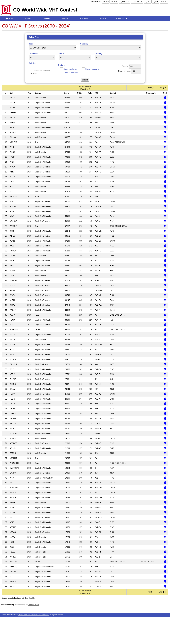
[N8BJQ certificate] (165, 532)
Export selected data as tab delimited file (18, 598)
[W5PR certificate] (165, 108)
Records (83, 18)
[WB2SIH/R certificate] (165, 463)
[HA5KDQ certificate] (165, 567)
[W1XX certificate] (165, 177)
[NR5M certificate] (165, 103)
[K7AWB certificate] (165, 572)
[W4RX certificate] (165, 147)
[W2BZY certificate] (165, 359)
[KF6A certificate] (165, 354)
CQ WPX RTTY (137, 2)
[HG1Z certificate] (165, 187)
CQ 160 (147, 2)
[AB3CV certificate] (165, 498)
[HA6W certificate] (165, 122)
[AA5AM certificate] (165, 310)
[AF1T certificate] (165, 162)
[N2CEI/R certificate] (165, 142)
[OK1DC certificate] (165, 404)
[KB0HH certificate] (165, 132)
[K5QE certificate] (165, 98)
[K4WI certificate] (165, 216)
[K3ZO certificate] (165, 231)
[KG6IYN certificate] (165, 206)
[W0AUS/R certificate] (165, 562)
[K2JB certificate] (165, 547)
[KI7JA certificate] (165, 577)
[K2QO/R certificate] (165, 196)
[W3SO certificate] (165, 152)
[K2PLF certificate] (165, 290)
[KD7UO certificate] (165, 527)
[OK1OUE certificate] (165, 364)
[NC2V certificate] (165, 335)
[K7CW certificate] (165, 305)
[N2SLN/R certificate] (165, 458)
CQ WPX (114, 2)
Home (10, 18)
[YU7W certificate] (165, 537)
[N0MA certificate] (165, 271)
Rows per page (124, 71)
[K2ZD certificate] (165, 325)
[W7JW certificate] (165, 295)
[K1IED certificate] (165, 236)
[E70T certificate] (165, 261)
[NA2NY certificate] (165, 419)
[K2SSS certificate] (165, 384)
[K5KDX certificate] (165, 438)
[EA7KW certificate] (165, 473)
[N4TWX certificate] (165, 251)
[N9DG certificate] (165, 399)
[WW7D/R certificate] (165, 226)
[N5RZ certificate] (165, 374)
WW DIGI (164, 2)
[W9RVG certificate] (165, 557)
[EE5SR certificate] (165, 453)
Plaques (47, 18)
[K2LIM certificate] (165, 117)
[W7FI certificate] (165, 369)
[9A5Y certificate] (165, 246)
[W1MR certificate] (165, 478)
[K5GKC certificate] (165, 483)
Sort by (125, 66)
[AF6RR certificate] (165, 582)
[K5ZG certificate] (165, 201)
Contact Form (33, 605)
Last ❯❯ (162, 87)
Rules (27, 18)
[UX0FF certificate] (165, 414)
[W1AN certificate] (165, 512)
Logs (102, 18)
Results (65, 18)
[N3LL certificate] (165, 266)
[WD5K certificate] (165, 167)
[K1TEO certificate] (165, 113)
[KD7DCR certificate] (165, 443)
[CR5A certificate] (165, 389)
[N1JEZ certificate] (165, 552)
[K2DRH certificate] (165, 127)
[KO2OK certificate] (165, 448)
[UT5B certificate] (165, 275)
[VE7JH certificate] (165, 340)
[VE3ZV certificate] (165, 587)
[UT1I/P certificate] (165, 256)
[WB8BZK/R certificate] (165, 330)
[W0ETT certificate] (165, 493)
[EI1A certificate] (165, 350)
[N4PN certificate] (165, 300)
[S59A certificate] (165, 182)
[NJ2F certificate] (165, 522)
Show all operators (71, 73)
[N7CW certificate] (165, 394)
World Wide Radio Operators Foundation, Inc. (33, 615)
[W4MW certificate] (165, 137)
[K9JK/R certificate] (165, 315)
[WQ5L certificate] (165, 517)
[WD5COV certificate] (165, 488)
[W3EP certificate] (165, 285)
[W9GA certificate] (165, 508)
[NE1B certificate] (165, 542)
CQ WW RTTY (124, 2)
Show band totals (70, 69)
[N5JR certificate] (165, 429)
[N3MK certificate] (165, 320)
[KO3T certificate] (165, 192)
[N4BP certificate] (165, 157)
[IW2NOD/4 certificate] (165, 468)
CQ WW (106, 2)
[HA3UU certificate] (165, 409)
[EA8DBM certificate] (165, 280)
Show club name (92, 69)
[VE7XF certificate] (165, 424)
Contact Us (121, 18)
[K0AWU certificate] (165, 345)
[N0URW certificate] (165, 221)
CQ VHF (155, 2)
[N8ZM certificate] (165, 503)
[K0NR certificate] (165, 241)
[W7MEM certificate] (165, 433)
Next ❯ (151, 87)
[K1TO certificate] (165, 172)
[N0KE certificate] (165, 211)
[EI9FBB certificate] (165, 379)
